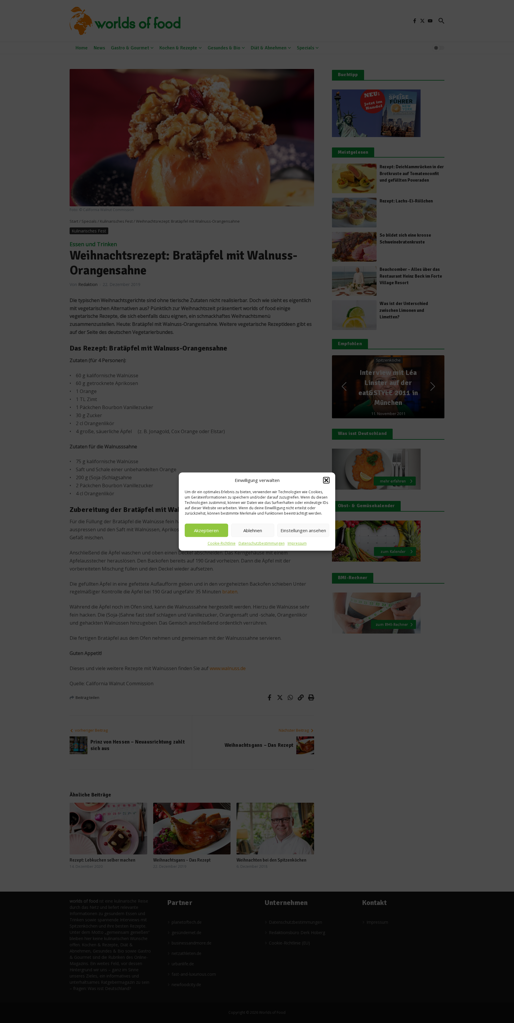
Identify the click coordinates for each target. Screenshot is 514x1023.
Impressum (297, 543)
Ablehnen (252, 530)
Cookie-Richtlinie (222, 543)
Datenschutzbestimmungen (262, 543)
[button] (326, 480)
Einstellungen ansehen (303, 530)
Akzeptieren (206, 530)
